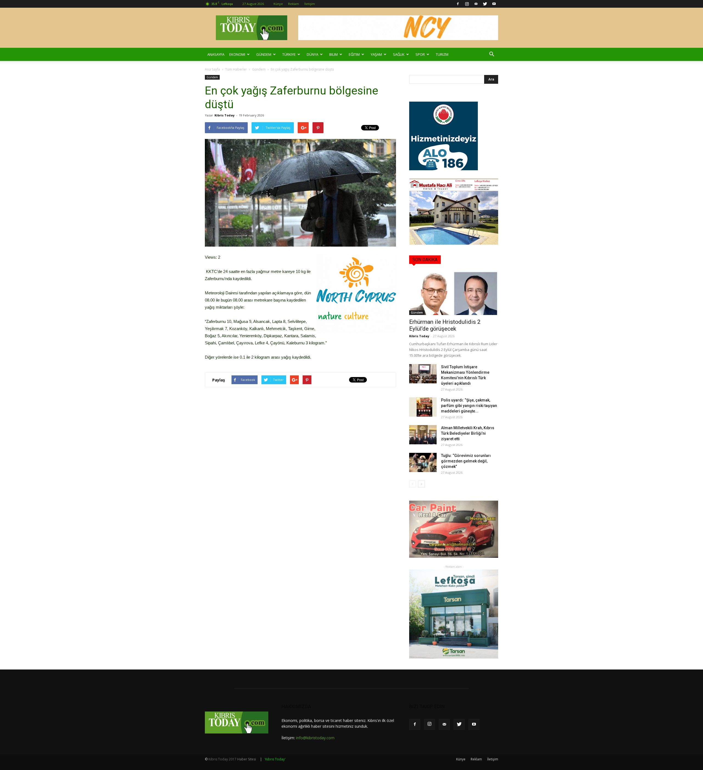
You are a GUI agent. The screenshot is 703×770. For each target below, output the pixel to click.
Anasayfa (215, 54)
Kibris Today (224, 115)
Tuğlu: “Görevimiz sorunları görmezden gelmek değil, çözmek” (466, 461)
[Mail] (476, 4)
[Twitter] (485, 4)
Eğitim (354, 54)
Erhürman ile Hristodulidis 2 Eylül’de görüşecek (445, 325)
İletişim (309, 4)
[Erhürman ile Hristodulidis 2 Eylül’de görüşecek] (453, 293)
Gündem (263, 54)
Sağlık (398, 54)
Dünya (312, 54)
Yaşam (376, 54)
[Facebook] (458, 4)
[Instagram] (467, 4)
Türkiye (289, 54)
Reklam (293, 4)
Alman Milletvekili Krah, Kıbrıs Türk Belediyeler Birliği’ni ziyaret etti (467, 433)
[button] (491, 54)
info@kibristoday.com (315, 737)
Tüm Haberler (236, 69)
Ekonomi (237, 54)
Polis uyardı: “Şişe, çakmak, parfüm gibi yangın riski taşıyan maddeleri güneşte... (469, 405)
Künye (278, 4)
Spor (420, 54)
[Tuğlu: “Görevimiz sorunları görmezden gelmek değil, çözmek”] (423, 462)
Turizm (442, 54)
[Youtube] (494, 4)
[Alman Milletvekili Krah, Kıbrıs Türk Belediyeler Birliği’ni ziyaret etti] (423, 434)
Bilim (333, 54)
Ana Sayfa (212, 69)
